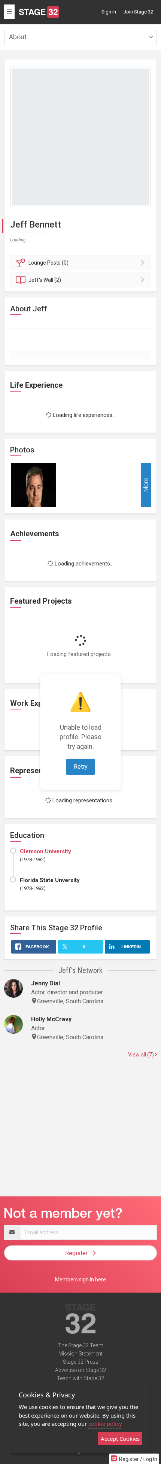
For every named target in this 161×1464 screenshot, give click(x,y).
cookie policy (105, 1423)
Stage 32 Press (80, 1362)
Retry (81, 766)
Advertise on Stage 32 (80, 1370)
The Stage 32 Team (80, 1345)
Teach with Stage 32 (80, 1378)
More (145, 485)
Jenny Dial (45, 983)
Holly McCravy (51, 1019)
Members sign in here (80, 1279)
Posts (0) (48, 263)
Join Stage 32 (138, 12)
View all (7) (141, 1055)
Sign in (108, 12)
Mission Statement (80, 1354)
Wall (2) (44, 280)
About (18, 37)
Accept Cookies (120, 1438)
